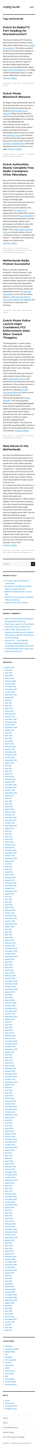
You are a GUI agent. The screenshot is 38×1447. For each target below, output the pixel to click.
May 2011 (8, 902)
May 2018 (8, 673)
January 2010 (10, 946)
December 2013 (11, 817)
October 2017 (10, 692)
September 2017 (11, 695)
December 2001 (11, 1197)
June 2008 (9, 997)
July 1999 (8, 1276)
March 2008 (9, 1000)
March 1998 (9, 1317)
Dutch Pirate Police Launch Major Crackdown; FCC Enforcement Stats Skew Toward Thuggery (16, 329)
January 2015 (10, 782)
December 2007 (11, 1008)
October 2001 (10, 1202)
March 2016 (9, 744)
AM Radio (8, 1346)
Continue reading (10, 78)
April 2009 (9, 970)
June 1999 (8, 1278)
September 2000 (11, 1237)
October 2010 (10, 921)
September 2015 (11, 760)
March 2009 (9, 973)
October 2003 (10, 1145)
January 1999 (10, 1292)
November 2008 (11, 984)
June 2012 (8, 867)
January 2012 (10, 880)
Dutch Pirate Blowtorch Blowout (16, 95)
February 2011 (10, 910)
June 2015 (8, 768)
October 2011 (10, 888)
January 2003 (10, 1169)
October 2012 (10, 856)
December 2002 (11, 1172)
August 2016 (9, 730)
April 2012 (9, 872)
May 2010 (8, 935)
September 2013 (11, 826)
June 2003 (8, 1156)
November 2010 (11, 918)
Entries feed (9, 1403)
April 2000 (9, 1251)
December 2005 (11, 1074)
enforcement (23, 250)
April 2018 (9, 676)
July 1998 (8, 1306)
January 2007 (10, 1038)
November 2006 (11, 1044)
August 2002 (10, 1183)
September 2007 (11, 1017)
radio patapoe (20, 252)
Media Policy (10, 1371)
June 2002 (9, 1188)
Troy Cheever (10, 624)
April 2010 (9, 937)
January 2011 (9, 913)
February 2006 (10, 1068)
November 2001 (11, 1199)
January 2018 (10, 684)
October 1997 (10, 1322)
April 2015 (9, 774)
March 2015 (9, 777)
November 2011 (10, 886)
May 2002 (8, 1191)
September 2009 (11, 957)
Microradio (9, 1374)
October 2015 (10, 757)
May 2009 (9, 967)
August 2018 (9, 667)
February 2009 (10, 976)
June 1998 (8, 1308)
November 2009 (11, 951)
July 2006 (8, 1055)
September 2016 (11, 727)
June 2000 (9, 1246)
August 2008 (10, 992)
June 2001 (8, 1213)
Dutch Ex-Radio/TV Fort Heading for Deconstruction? (16, 31)
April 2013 (9, 839)
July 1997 (8, 1325)
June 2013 (8, 834)
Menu (32, 7)
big (31, 146)
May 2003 (8, 1158)
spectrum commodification (14, 144)
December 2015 (10, 752)
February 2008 (10, 1003)
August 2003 (10, 1150)
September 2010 (11, 924)
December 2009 (11, 948)
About (5, 1423)
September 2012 (11, 858)
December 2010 (11, 916)
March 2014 (9, 809)
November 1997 (11, 1319)
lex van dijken (7, 552)
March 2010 (9, 940)
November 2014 (11, 787)
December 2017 (10, 687)
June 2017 (8, 703)
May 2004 (9, 1126)
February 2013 (10, 845)
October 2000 (10, 1235)
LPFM (18, 248)
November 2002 (11, 1175)
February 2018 (10, 681)
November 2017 (11, 689)
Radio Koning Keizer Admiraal (12, 156)
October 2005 (10, 1079)
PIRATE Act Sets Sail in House (16, 603)
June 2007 (9, 1025)
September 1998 (11, 1300)
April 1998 (9, 1314)
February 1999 (10, 1289)
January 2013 (10, 847)
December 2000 (11, 1229)
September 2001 (11, 1205)
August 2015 (9, 763)
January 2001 (10, 1227)
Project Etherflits (26, 216)
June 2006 (9, 1057)
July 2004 (8, 1120)
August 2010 (9, 927)
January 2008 (10, 1006)
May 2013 (8, 837)
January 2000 (10, 1259)
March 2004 (9, 1131)
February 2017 (10, 714)
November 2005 (11, 1077)
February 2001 (10, 1224)
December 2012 (11, 850)
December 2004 (11, 1107)
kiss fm (32, 550)
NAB (6, 1376)
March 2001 (9, 1221)
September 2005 (11, 1082)
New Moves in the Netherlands (15, 447)
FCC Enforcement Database (14, 1437)
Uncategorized (10, 1384)
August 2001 (9, 1207)
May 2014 (8, 804)
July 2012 (8, 864)
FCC (14, 248)
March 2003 (9, 1164)
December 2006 (11, 1041)
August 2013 (9, 828)
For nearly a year (20, 210)
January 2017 (10, 717)
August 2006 (10, 1052)
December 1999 (11, 1262)
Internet (8, 1363)
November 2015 (11, 755)
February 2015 (10, 779)
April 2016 (9, 741)
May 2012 (8, 869)
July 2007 (8, 1022)
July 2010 (8, 929)
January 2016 (10, 749)
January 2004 (10, 1137)
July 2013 (8, 831)
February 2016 (10, 747)
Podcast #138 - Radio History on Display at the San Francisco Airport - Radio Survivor (19, 632)
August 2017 (9, 697)
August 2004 (10, 1117)
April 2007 (9, 1030)
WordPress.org (11, 1409)
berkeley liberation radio (10, 250)
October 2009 (10, 954)
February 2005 (10, 1101)
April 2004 (9, 1128)
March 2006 (9, 1066)
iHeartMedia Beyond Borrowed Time (19, 646)
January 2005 (10, 1104)
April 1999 (9, 1284)
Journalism (9, 1365)
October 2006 (10, 1047)
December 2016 (11, 719)
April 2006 (9, 1063)
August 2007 (10, 1019)
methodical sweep (13, 135)
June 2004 (9, 1123)
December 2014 (11, 785)
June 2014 (8, 801)
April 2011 (8, 905)
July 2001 (8, 1210)
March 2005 (9, 1098)
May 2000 (9, 1248)
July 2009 (8, 962)
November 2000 (11, 1232)
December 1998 (11, 1295)
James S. (8, 619)
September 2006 (11, 1049)
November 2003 (11, 1142)
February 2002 (10, 1194)
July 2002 (8, 1186)
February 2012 (10, 877)
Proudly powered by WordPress (21, 1443)
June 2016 (8, 736)
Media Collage (8, 1432)
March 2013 (9, 842)
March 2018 (9, 678)
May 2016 (8, 738)
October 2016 (10, 725)
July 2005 (8, 1087)
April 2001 (9, 1218)
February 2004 (10, 1134)
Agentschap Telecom (17, 379)
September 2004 (11, 1115)
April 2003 (9, 1161)
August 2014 (9, 796)
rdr (30, 552)
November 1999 (11, 1265)
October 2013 (10, 823)
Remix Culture (10, 1382)
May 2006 (9, 1060)
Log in (7, 1401)
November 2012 (11, 853)
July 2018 (8, 670)
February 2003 (10, 1167)
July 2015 (8, 766)
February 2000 (10, 1257)
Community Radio (12, 1349)
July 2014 (8, 798)
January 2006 (10, 1071)
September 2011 (11, 891)
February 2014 (10, 812)
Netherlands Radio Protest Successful (16, 262)
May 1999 (8, 1281)
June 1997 (8, 1327)
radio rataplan (24, 552)
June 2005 (9, 1090)
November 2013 (11, 820)
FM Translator (10, 1360)
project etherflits (16, 438)
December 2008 (11, 981)
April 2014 (9, 807)
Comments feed (11, 1406)
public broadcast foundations (14, 70)
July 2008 (8, 995)
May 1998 (8, 1311)
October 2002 (10, 1177)
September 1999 (11, 1270)
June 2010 (8, 932)
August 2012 (9, 861)
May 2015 (8, 771)
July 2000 (8, 1243)
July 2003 (8, 1153)
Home (5, 1418)
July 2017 (8, 700)
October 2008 (10, 987)
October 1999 (10, 1267)
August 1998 (9, 1303)
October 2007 (10, 1014)
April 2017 (9, 708)
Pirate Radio (16, 83)
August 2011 (9, 894)
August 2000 (10, 1240)
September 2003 (11, 1147)
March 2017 (9, 711)
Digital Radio (10, 1352)
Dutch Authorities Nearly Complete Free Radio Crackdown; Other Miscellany (18, 169)
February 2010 (10, 943)
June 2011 (8, 899)
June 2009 (9, 965)
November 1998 (11, 1297)
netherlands (26, 83)
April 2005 (9, 1096)
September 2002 (11, 1180)
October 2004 (10, 1112)
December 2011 (10, 883)
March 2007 (9, 1033)
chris (7, 649)
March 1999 (9, 1287)
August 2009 (10, 959)
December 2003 (11, 1139)
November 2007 (11, 1011)
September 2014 (11, 793)
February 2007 (10, 1036)
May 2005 (8, 1093)
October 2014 (10, 790)
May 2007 (8, 1027)
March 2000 (10, 1254)
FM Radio (8, 1357)
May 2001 (8, 1216)
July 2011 (8, 897)
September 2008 (11, 989)
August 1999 (9, 1273)
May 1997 (8, 1330)
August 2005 (10, 1085)
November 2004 (11, 1109)
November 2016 (11, 722)
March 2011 (9, 907)
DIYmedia (6, 1443)
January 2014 (10, 815)
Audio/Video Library (10, 1427)
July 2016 (8, 733)
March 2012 (9, 875)
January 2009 (10, 978)
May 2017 (8, 706)
